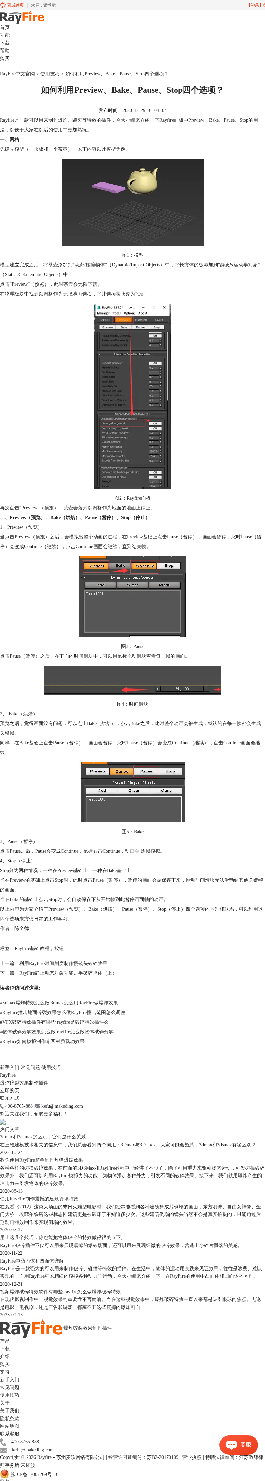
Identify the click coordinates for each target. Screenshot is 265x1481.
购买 (5, 58)
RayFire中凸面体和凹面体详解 (32, 1261)
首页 (5, 27)
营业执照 (192, 1457)
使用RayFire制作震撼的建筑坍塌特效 (39, 1198)
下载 (5, 43)
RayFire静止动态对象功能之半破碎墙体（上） (68, 973)
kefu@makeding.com (33, 1449)
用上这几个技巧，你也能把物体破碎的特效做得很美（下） (63, 1237)
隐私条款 (9, 1418)
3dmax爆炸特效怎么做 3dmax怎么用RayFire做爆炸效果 (59, 1002)
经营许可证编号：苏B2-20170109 (144, 1457)
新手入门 (9, 1067)
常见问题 (30, 1067)
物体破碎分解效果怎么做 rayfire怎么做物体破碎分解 (57, 1031)
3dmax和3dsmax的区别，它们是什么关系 (43, 1137)
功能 (5, 35)
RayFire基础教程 (31, 948)
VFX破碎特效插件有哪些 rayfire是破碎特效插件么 (54, 1022)
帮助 (5, 50)
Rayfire (44, 1457)
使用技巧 (50, 73)
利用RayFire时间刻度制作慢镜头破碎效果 (63, 963)
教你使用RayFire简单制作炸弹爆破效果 (41, 1160)
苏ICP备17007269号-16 (34, 1475)
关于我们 (9, 1410)
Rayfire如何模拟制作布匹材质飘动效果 (42, 1041)
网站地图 (9, 1426)
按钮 (59, 948)
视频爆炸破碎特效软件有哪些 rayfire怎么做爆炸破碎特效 (60, 1291)
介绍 (5, 1356)
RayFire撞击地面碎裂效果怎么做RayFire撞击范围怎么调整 (62, 1012)
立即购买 (9, 1090)
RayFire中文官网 (17, 73)
